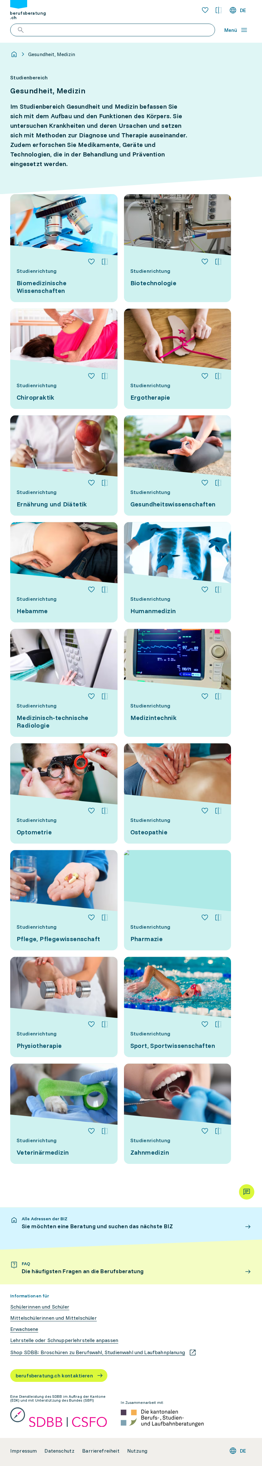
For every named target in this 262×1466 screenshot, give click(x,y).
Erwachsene (24, 1329)
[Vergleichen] (104, 261)
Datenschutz (59, 1451)
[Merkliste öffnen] (205, 10)
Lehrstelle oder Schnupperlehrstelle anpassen (64, 1340)
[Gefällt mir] (91, 261)
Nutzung (137, 1451)
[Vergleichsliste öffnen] (218, 10)
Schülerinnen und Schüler (39, 1307)
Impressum (23, 1451)
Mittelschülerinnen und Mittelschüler (53, 1318)
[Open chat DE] (246, 1192)
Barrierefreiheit (100, 1451)
